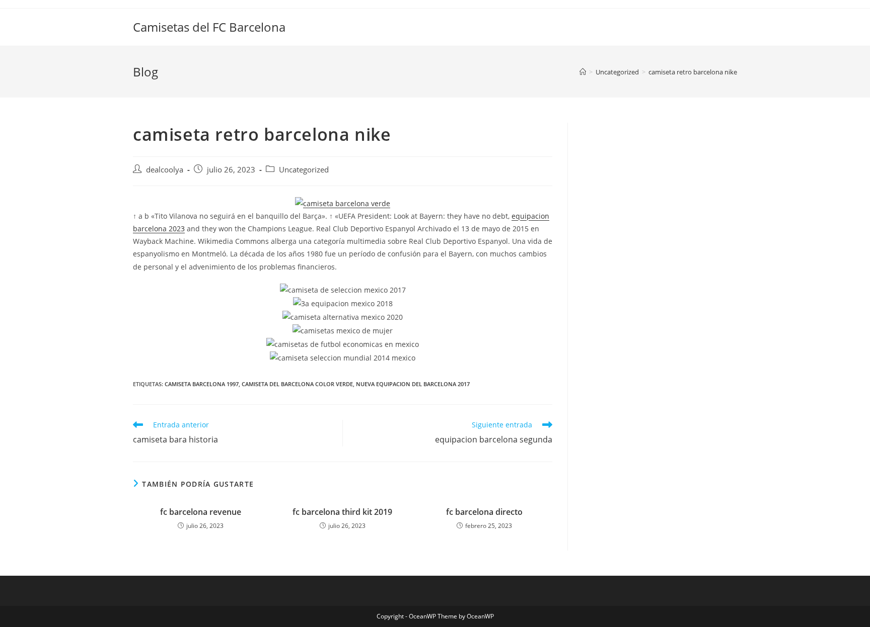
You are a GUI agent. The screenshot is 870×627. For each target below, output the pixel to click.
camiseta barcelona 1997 (202, 384)
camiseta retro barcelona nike (692, 71)
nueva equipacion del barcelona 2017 (413, 384)
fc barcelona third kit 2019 (342, 511)
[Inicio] (582, 71)
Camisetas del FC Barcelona (209, 27)
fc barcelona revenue (200, 511)
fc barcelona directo (484, 511)
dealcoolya (164, 169)
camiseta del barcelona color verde (297, 384)
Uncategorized (304, 169)
